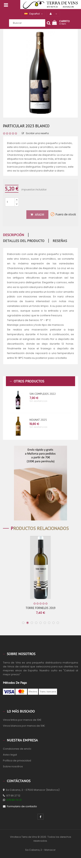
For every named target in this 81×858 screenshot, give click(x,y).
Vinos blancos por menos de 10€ (24, 726)
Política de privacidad (17, 760)
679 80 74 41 (14, 800)
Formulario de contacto (22, 806)
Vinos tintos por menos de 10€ (22, 720)
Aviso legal (10, 755)
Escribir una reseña (37, 133)
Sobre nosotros (13, 766)
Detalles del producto (23, 241)
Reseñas (60, 241)
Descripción (13, 235)
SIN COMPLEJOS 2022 (42, 394)
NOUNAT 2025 (38, 420)
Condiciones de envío (17, 749)
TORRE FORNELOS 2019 (40, 608)
